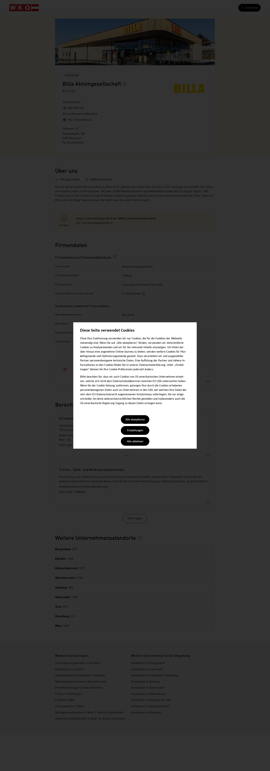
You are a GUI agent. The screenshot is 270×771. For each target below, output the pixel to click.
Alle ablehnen (135, 441)
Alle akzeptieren (135, 419)
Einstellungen (135, 430)
